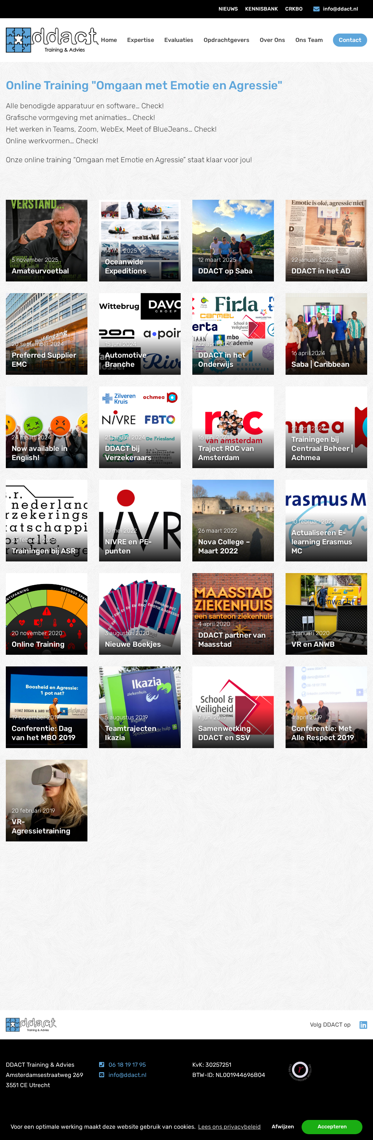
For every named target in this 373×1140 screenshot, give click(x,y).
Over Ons (272, 39)
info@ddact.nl (340, 9)
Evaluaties (178, 39)
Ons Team (309, 39)
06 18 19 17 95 (126, 1064)
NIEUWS (228, 9)
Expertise (140, 39)
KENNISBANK (261, 9)
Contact (350, 39)
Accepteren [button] (332, 1127)
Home (109, 39)
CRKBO (294, 9)
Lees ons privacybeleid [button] (229, 1126)
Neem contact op (186, 963)
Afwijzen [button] (283, 1127)
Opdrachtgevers (227, 39)
